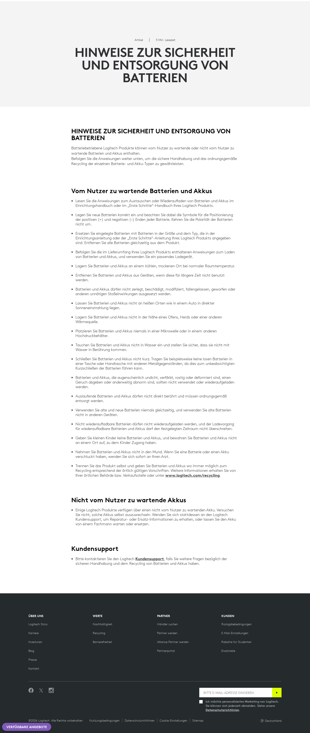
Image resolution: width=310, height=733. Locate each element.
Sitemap (197, 720)
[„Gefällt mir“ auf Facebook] (31, 690)
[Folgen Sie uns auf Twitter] (41, 690)
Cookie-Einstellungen (173, 720)
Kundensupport (149, 558)
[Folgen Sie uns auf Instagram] (51, 690)
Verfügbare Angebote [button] (26, 727)
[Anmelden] (277, 692)
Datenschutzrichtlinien (222, 710)
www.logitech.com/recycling (192, 475)
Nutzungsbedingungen (104, 720)
